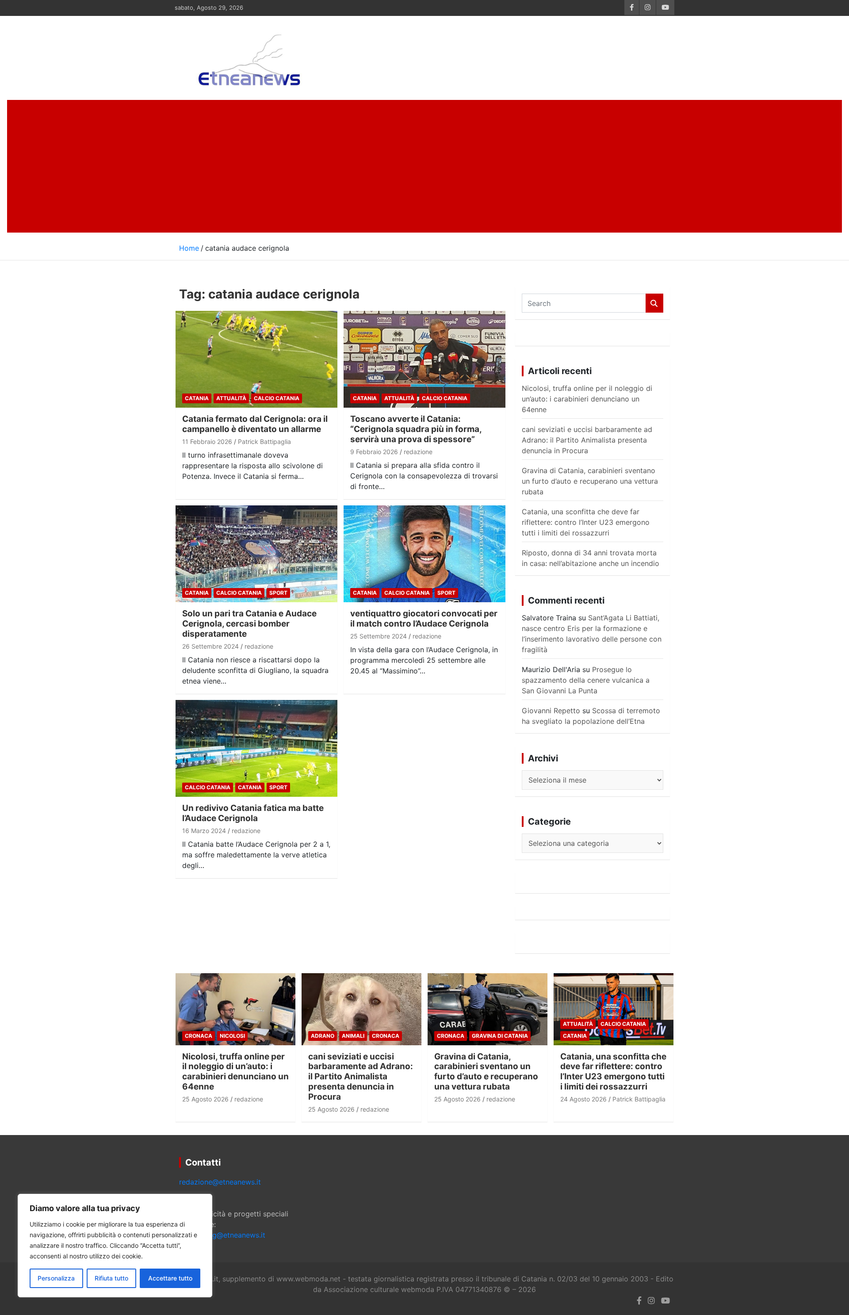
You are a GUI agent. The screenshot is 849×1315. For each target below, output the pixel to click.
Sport (278, 592)
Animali (353, 1035)
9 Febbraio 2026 (374, 451)
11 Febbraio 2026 (207, 441)
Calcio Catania (276, 398)
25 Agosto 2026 (205, 1099)
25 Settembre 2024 (378, 636)
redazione (418, 451)
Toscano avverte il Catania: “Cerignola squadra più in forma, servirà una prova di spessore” (416, 429)
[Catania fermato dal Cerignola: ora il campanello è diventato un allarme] (256, 359)
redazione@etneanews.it (220, 1181)
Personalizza (56, 1278)
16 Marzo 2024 (204, 830)
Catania (197, 398)
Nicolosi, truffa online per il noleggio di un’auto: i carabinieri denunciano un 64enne (587, 399)
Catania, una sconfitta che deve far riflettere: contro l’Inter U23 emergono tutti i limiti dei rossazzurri (586, 522)
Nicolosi (232, 1035)
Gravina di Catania (500, 1035)
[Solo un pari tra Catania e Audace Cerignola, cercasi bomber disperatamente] (256, 554)
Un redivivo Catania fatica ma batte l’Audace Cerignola (253, 813)
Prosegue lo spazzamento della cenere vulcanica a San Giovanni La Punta (586, 680)
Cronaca (198, 1035)
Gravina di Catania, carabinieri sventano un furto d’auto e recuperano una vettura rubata (590, 481)
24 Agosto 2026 (583, 1099)
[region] (115, 1245)
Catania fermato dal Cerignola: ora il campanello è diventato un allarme (255, 424)
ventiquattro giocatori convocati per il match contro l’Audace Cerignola (423, 618)
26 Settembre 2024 (210, 646)
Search (654, 303)
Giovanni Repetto (551, 710)
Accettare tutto (170, 1278)
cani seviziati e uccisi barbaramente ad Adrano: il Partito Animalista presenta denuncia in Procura (587, 440)
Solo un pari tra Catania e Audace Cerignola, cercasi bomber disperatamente (249, 623)
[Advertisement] (424, 166)
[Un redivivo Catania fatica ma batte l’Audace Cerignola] (256, 748)
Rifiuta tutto (111, 1278)
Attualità (231, 398)
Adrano (322, 1035)
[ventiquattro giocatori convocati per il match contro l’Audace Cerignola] (424, 554)
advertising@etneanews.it (222, 1235)
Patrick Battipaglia (264, 441)
